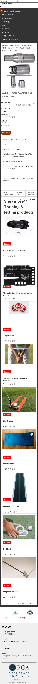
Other (4, 25)
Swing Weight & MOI (8, 36)
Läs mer (7, 244)
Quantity (5, 126)
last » (31, 604)
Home (4, 45)
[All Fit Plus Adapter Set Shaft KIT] (19, 58)
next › (24, 604)
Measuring (5, 22)
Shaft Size (5, 120)
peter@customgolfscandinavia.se (14, 641)
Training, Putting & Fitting (10, 39)
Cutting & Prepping (8, 18)
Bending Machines (8, 14)
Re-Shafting (5, 32)
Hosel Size (5, 115)
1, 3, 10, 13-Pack (7, 109)
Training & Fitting (10, 48)
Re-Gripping (5, 29)
